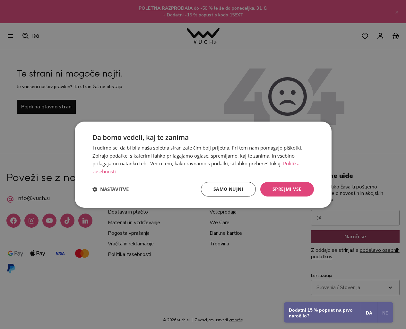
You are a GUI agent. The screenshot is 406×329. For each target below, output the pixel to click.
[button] (110, 189)
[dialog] (203, 164)
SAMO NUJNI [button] (228, 189)
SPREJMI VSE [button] (286, 189)
